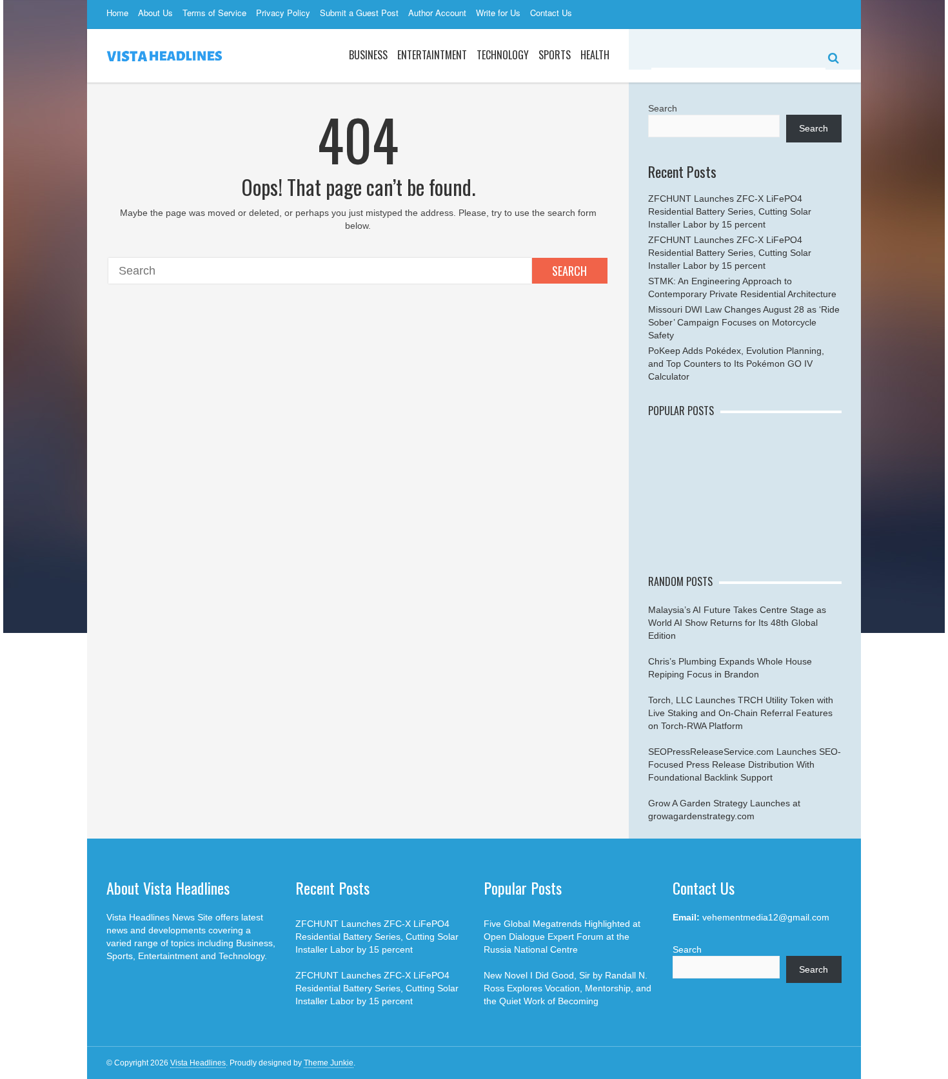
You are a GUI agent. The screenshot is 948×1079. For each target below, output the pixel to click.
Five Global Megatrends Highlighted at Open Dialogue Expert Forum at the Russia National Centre (562, 937)
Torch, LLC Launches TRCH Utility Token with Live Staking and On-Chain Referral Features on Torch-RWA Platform (740, 713)
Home (117, 12)
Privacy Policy (283, 12)
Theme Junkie (328, 1062)
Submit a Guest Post (359, 12)
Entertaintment (432, 55)
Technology (503, 55)
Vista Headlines (198, 1062)
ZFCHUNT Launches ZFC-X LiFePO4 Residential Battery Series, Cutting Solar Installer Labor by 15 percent (729, 211)
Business (368, 55)
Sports (554, 55)
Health (594, 55)
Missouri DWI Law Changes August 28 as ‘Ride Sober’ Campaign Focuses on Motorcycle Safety (744, 322)
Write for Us (498, 12)
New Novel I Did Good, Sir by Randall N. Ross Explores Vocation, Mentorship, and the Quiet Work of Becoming (567, 988)
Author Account (437, 12)
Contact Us (551, 12)
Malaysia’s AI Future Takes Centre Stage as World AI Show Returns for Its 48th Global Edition (737, 623)
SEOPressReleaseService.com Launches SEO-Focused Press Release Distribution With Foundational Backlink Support (744, 764)
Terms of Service (214, 12)
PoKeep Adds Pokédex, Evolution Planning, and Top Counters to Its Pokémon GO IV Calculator (736, 363)
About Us (155, 12)
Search (569, 270)
